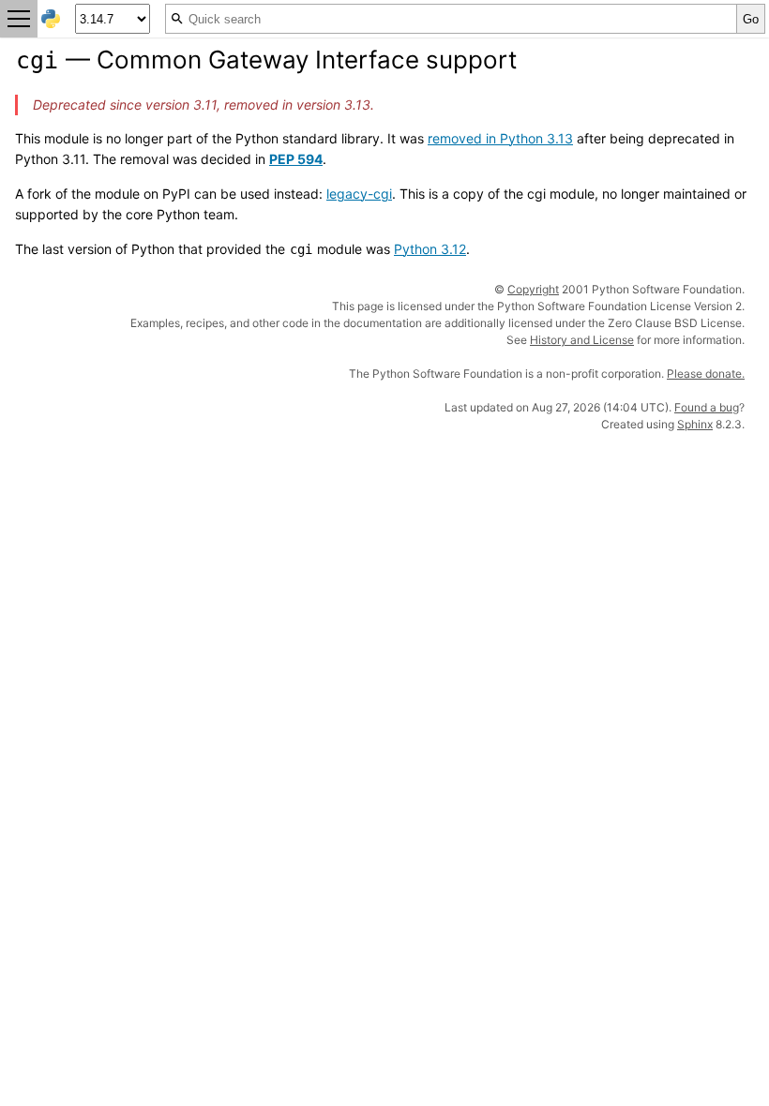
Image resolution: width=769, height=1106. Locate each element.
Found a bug (706, 407)
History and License (582, 340)
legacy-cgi (359, 194)
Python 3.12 (430, 249)
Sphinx (695, 424)
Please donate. (706, 373)
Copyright (533, 289)
